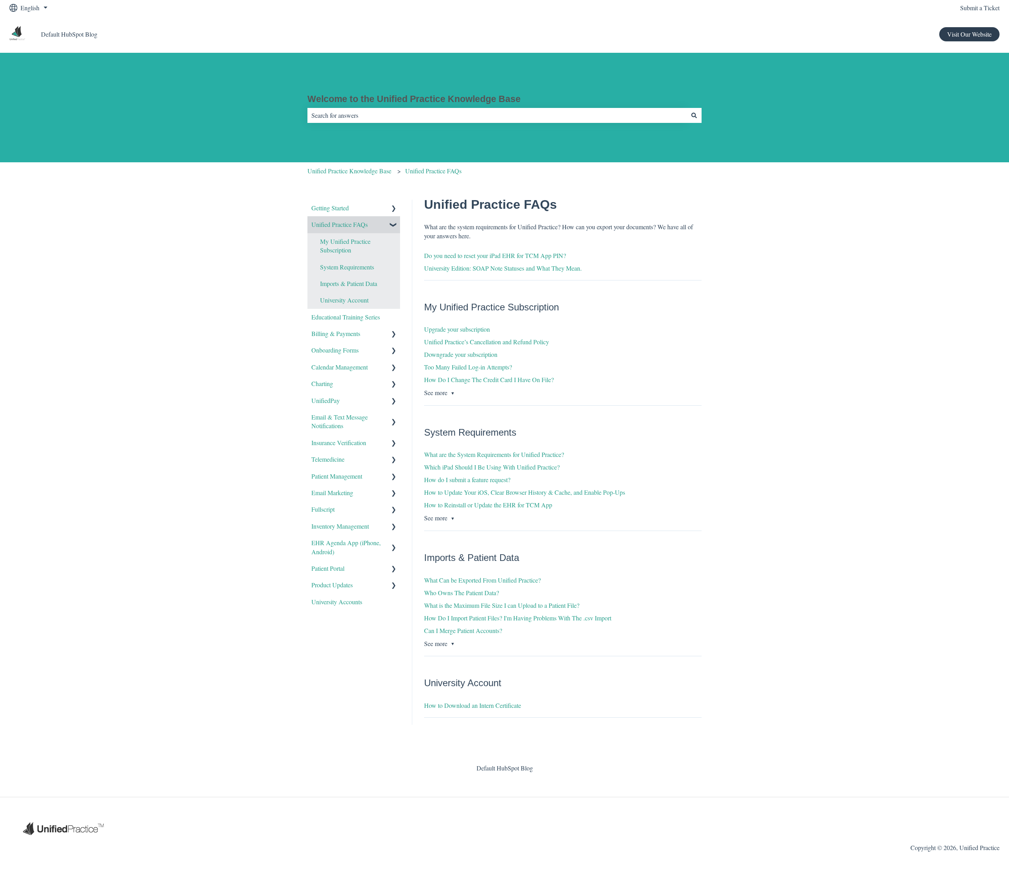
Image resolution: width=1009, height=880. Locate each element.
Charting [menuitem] (322, 383)
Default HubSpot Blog (69, 34)
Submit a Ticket (980, 8)
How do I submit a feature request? (467, 479)
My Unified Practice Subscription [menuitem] (345, 245)
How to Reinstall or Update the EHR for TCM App (488, 505)
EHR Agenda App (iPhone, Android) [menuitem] (346, 546)
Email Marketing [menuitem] (332, 492)
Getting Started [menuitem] (330, 208)
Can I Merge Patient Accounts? (463, 630)
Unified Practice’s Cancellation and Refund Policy (486, 342)
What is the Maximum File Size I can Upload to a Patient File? (501, 605)
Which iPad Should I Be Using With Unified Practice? (492, 467)
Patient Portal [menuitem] (327, 568)
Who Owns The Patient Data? (461, 593)
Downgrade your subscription (460, 354)
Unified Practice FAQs (433, 171)
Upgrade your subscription (457, 329)
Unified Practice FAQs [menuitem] (339, 224)
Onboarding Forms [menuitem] (335, 350)
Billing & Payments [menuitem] (335, 333)
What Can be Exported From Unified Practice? (482, 580)
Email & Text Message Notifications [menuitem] (339, 421)
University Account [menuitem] (344, 300)
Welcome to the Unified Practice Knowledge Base (414, 99)
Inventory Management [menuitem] (340, 526)
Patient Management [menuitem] (336, 476)
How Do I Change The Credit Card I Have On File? (489, 379)
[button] (393, 209)
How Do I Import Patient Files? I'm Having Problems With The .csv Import (517, 618)
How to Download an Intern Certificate (472, 705)
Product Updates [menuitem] (332, 585)
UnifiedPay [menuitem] (325, 400)
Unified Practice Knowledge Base (349, 171)
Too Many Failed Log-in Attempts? (468, 367)
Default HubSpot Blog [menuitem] (505, 768)
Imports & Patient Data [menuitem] (348, 283)
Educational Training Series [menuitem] (345, 317)
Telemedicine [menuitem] (327, 459)
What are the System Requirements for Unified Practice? (494, 454)
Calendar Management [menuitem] (339, 367)
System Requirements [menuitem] (347, 267)
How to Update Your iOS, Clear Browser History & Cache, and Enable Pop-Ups (524, 492)
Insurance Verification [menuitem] (338, 442)
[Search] (694, 115)
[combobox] (497, 115)
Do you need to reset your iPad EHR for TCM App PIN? (495, 255)
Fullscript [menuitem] (323, 509)
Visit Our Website (969, 34)
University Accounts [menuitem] (336, 602)
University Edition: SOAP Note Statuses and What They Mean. (503, 268)
